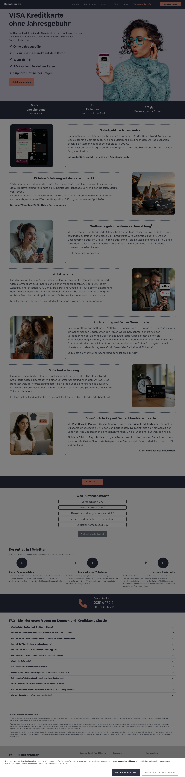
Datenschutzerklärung (126, 761)
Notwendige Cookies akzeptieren (160, 772)
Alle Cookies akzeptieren (126, 772)
